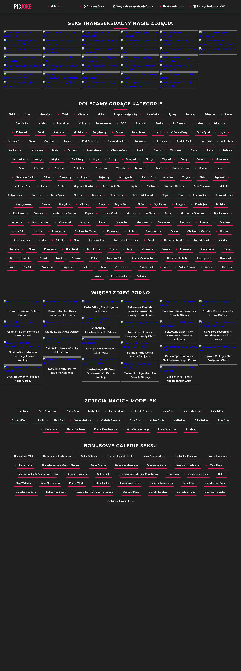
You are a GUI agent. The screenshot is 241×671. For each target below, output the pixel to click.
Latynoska (37, 150)
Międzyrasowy (24, 204)
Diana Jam (73, 411)
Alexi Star (59, 420)
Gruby (183, 159)
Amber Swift (156, 420)
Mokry (82, 123)
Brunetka (101, 168)
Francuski (185, 222)
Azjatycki (141, 123)
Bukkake (76, 258)
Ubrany (203, 168)
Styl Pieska (160, 204)
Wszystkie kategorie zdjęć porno (135, 6)
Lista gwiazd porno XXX (211, 6)
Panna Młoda (76, 483)
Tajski (43, 258)
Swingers (142, 276)
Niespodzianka (116, 141)
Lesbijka (162, 141)
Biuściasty (77, 159)
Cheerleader (122, 267)
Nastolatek (138, 132)
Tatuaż (103, 222)
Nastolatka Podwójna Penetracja (139, 474)
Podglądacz (204, 258)
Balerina (227, 267)
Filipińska (185, 249)
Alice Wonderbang (138, 429)
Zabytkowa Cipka (215, 492)
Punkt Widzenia (224, 195)
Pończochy (199, 195)
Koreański (65, 222)
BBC (123, 123)
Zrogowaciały (22, 240)
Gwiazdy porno (176, 6)
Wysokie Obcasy (174, 186)
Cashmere (51, 429)
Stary (102, 204)
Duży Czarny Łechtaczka (57, 456)
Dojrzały (73, 150)
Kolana (98, 276)
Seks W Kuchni (89, 456)
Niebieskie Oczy (22, 186)
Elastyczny (65, 177)
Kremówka (152, 114)
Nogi (180, 195)
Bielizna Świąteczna (161, 483)
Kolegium (147, 249)
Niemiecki (72, 249)
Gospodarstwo (40, 222)
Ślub (11, 267)
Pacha (168, 213)
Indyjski (38, 231)
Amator (84, 222)
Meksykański (114, 258)
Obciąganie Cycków (198, 231)
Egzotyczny (58, 231)
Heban (200, 123)
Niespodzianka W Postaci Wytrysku (37, 474)
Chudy (149, 159)
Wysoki (166, 159)
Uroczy (38, 159)
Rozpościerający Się (125, 114)
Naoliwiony (15, 150)
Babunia (227, 150)
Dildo (47, 177)
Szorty (112, 159)
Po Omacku (179, 123)
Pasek (159, 168)
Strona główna (95, 6)
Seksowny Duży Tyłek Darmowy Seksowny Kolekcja (179, 335)
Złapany (190, 114)
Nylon (158, 132)
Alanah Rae (217, 411)
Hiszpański (18, 231)
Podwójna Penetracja (126, 240)
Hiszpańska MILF (24, 456)
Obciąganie (125, 177)
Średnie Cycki (184, 141)
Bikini (12, 114)
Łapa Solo (173, 474)
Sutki (41, 132)
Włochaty (175, 150)
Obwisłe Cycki (119, 150)
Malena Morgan (192, 411)
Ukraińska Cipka (156, 465)
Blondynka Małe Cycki (120, 456)
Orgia (96, 159)
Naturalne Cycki (25, 177)
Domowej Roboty (177, 258)
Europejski (50, 249)
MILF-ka (78, 132)
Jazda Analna (98, 465)
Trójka (186, 177)
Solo (21, 168)
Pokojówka (93, 249)
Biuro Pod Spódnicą (154, 456)
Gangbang (225, 222)
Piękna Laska (101, 483)
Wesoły (120, 168)
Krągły (133, 186)
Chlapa (46, 204)
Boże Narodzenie (20, 258)
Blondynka (22, 123)
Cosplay (38, 213)
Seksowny (219, 123)
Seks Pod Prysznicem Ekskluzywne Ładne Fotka (218, 335)
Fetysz (133, 231)
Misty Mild (94, 411)
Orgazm (224, 231)
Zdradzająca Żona (215, 483)
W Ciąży (150, 213)
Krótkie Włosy (179, 132)
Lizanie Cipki (110, 213)
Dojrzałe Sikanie (186, 492)
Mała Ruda (216, 465)
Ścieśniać (13, 141)
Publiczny (18, 213)
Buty (129, 249)
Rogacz (85, 177)
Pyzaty (172, 114)
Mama (44, 186)
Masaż (227, 249)
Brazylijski (65, 204)
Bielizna (78, 195)
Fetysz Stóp (121, 204)
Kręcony (67, 267)
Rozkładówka (119, 276)
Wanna (166, 249)
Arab (166, 267)
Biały (202, 177)
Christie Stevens (110, 420)
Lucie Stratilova (167, 429)
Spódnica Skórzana (126, 465)
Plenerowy (116, 195)
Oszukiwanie (147, 267)
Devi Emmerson (48, 411)
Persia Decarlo (143, 411)
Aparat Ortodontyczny (145, 258)
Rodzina (221, 204)
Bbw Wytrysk (23, 483)
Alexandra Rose (76, 429)
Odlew (209, 267)
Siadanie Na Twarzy (86, 231)
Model (228, 114)
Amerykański (201, 240)
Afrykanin (56, 159)
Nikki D (40, 420)
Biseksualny (221, 213)
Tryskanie (140, 168)
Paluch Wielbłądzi (142, 195)
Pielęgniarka (15, 195)
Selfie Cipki (103, 474)
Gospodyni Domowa (193, 213)
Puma (210, 150)
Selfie (61, 186)
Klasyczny (142, 222)
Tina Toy (135, 420)
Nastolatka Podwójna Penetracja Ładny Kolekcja (23, 356)
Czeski (114, 249)
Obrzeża (83, 114)
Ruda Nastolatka (50, 483)
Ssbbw (151, 186)
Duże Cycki (203, 132)
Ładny (42, 240)
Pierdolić (147, 177)
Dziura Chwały (187, 267)
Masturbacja (94, 150)
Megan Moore (117, 411)
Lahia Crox (168, 411)
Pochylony (63, 123)
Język (151, 240)
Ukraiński (225, 258)
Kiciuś (101, 114)
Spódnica (58, 132)
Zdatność (210, 114)
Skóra (141, 204)
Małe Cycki (46, 114)
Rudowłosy (141, 141)
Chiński (28, 267)
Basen (174, 231)
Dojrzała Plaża (131, 492)
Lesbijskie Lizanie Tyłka (120, 501)
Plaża (55, 150)
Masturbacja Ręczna (64, 213)
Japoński (220, 177)
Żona (27, 114)
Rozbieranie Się (111, 186)
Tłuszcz (68, 141)
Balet (221, 474)
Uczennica (222, 159)
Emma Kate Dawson (106, 429)
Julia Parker (201, 420)
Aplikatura (227, 141)
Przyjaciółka (207, 249)
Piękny (89, 213)
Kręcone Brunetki (77, 474)
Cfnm (31, 141)
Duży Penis (80, 168)
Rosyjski (180, 204)
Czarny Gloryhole (217, 456)
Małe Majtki (25, 465)
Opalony (59, 168)
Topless (14, 249)
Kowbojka (201, 204)
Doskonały (113, 231)
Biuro (32, 249)
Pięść (165, 195)
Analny (159, 123)
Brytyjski (131, 159)
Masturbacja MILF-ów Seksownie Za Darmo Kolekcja (101, 373)
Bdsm (119, 132)
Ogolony (49, 141)
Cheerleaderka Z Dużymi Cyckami (61, 465)
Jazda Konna (153, 231)
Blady (194, 150)
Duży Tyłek (57, 195)
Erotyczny (47, 267)
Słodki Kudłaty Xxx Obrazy (62, 331)
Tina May (191, 429)
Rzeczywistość (180, 168)
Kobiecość (22, 132)
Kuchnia (86, 267)
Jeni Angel (23, 411)
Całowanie (164, 222)
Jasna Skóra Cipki (198, 474)
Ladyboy (43, 123)
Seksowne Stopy (56, 492)
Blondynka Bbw (158, 492)
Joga (222, 132)
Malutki (224, 186)
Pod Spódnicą (90, 141)
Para (103, 267)
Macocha (121, 222)
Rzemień (36, 195)
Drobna (96, 195)
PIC (22, 6)
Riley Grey (223, 420)
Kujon (94, 258)
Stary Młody (99, 132)
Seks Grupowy (201, 186)
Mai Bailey (179, 420)
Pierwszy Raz (96, 240)
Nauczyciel (16, 222)
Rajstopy (104, 177)
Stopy (157, 150)
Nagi (76, 240)
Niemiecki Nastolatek (187, 465)
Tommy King (19, 420)
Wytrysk (206, 141)
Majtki (140, 150)
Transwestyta (103, 123)
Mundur (222, 240)
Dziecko (201, 159)
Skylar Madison (83, 420)
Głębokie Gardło (83, 186)
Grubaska (18, 159)
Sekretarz (39, 168)
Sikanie (60, 240)
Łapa (219, 168)
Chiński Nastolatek (129, 483)
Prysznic (205, 222)
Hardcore (167, 177)
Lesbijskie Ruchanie (186, 456)
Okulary (84, 204)
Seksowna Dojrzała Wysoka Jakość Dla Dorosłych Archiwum (140, 311)
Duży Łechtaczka (174, 240)
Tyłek (65, 114)
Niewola (131, 213)
